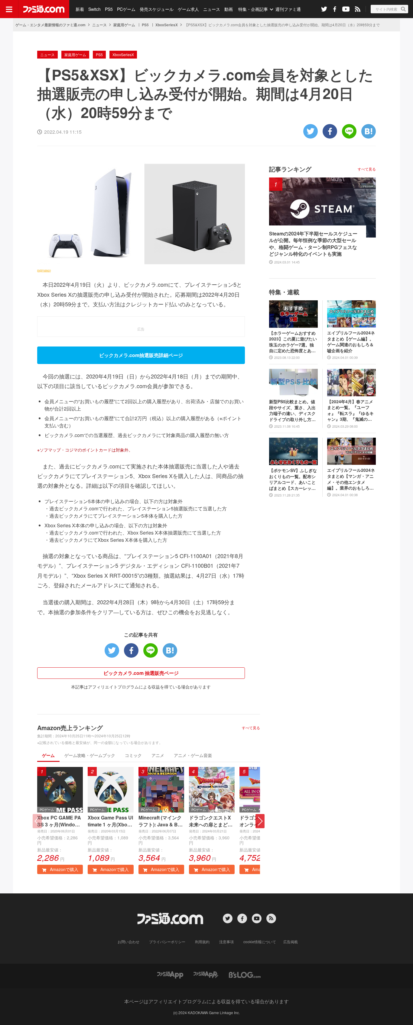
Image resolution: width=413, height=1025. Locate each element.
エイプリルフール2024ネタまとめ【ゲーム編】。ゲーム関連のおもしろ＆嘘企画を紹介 (351, 341)
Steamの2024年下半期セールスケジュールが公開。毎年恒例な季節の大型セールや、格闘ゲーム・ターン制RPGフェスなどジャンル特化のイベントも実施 (313, 243)
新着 (80, 9)
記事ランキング (290, 168)
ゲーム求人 (188, 9)
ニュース (211, 9)
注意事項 (226, 941)
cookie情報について (259, 941)
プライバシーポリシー (167, 941)
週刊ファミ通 (288, 9)
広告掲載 (290, 941)
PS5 (109, 9)
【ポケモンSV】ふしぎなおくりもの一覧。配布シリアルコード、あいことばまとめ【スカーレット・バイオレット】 (293, 479)
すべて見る (251, 728)
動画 (228, 9)
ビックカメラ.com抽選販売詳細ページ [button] (141, 355)
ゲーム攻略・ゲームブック (89, 755)
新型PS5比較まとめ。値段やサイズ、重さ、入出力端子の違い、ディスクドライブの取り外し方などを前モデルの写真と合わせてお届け (292, 410)
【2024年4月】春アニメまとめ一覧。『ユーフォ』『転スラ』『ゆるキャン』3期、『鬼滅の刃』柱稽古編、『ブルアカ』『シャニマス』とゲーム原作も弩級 (350, 410)
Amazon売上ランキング (70, 727)
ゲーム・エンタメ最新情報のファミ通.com (50, 24)
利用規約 (202, 941)
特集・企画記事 (253, 9)
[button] (260, 821)
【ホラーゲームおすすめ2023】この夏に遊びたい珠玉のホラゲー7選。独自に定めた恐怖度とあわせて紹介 (293, 342)
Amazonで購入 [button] (63, 869)
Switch (94, 9)
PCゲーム (126, 9)
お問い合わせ (128, 941)
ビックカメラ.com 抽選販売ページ (141, 672)
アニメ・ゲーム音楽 (193, 755)
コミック (133, 755)
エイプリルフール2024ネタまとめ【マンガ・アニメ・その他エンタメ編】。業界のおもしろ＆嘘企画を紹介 (351, 479)
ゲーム (48, 755)
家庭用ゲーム (124, 24)
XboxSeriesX (166, 24)
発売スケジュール (157, 9)
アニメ (157, 755)
